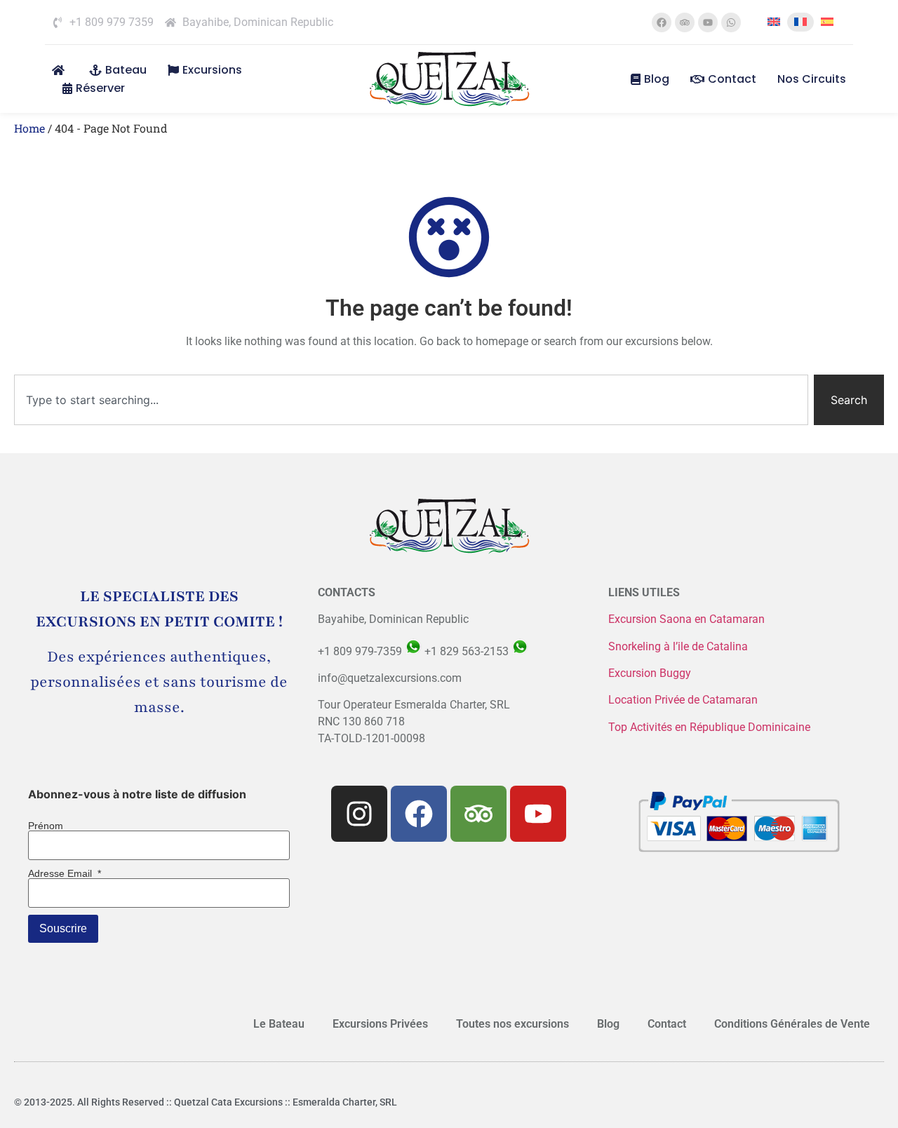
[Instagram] (359, 814)
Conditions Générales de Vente (792, 1023)
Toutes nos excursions (512, 1023)
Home (29, 128)
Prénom (45, 826)
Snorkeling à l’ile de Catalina (678, 646)
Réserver (100, 88)
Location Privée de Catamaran (683, 699)
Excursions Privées (380, 1023)
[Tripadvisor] (685, 22)
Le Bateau (278, 1023)
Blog (656, 79)
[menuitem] (773, 22)
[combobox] (411, 400)
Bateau (126, 70)
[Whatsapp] (731, 22)
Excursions (212, 70)
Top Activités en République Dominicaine (709, 727)
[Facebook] (661, 22)
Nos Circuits (811, 79)
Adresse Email (64, 873)
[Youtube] (708, 22)
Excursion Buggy (651, 673)
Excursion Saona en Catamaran (686, 619)
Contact (732, 79)
